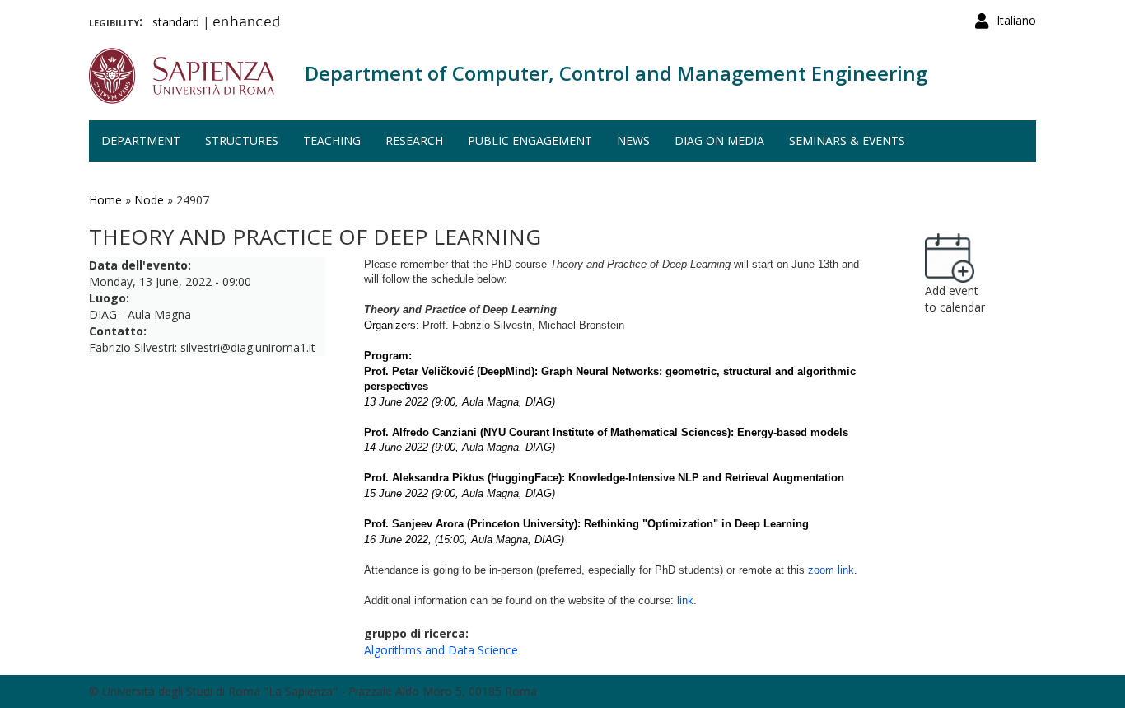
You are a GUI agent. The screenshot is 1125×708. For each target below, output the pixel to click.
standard (175, 22)
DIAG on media (719, 140)
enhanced (246, 23)
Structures (241, 140)
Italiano (1016, 20)
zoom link (831, 570)
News (633, 140)
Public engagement (530, 140)
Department (140, 140)
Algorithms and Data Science (441, 650)
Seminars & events (847, 140)
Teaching (332, 140)
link (685, 600)
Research (414, 140)
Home (105, 200)
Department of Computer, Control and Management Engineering (616, 73)
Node (149, 200)
